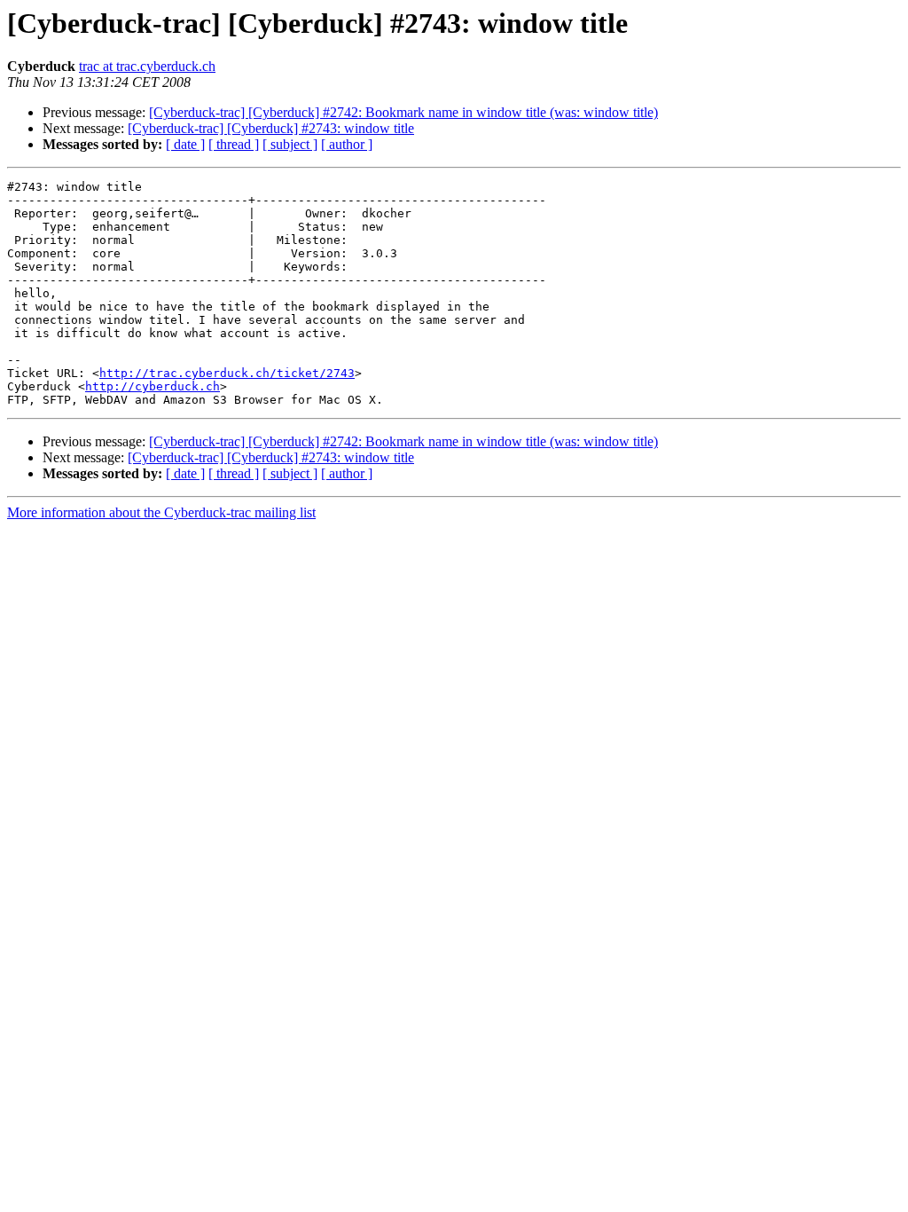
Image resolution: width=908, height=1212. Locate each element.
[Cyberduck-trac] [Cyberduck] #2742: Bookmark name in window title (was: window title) (403, 112)
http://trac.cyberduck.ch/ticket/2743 (227, 373)
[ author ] (346, 144)
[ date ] (185, 144)
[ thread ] (233, 144)
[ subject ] (289, 144)
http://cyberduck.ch (152, 386)
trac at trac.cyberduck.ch (147, 66)
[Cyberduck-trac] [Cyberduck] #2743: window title (271, 128)
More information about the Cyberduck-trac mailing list (161, 512)
